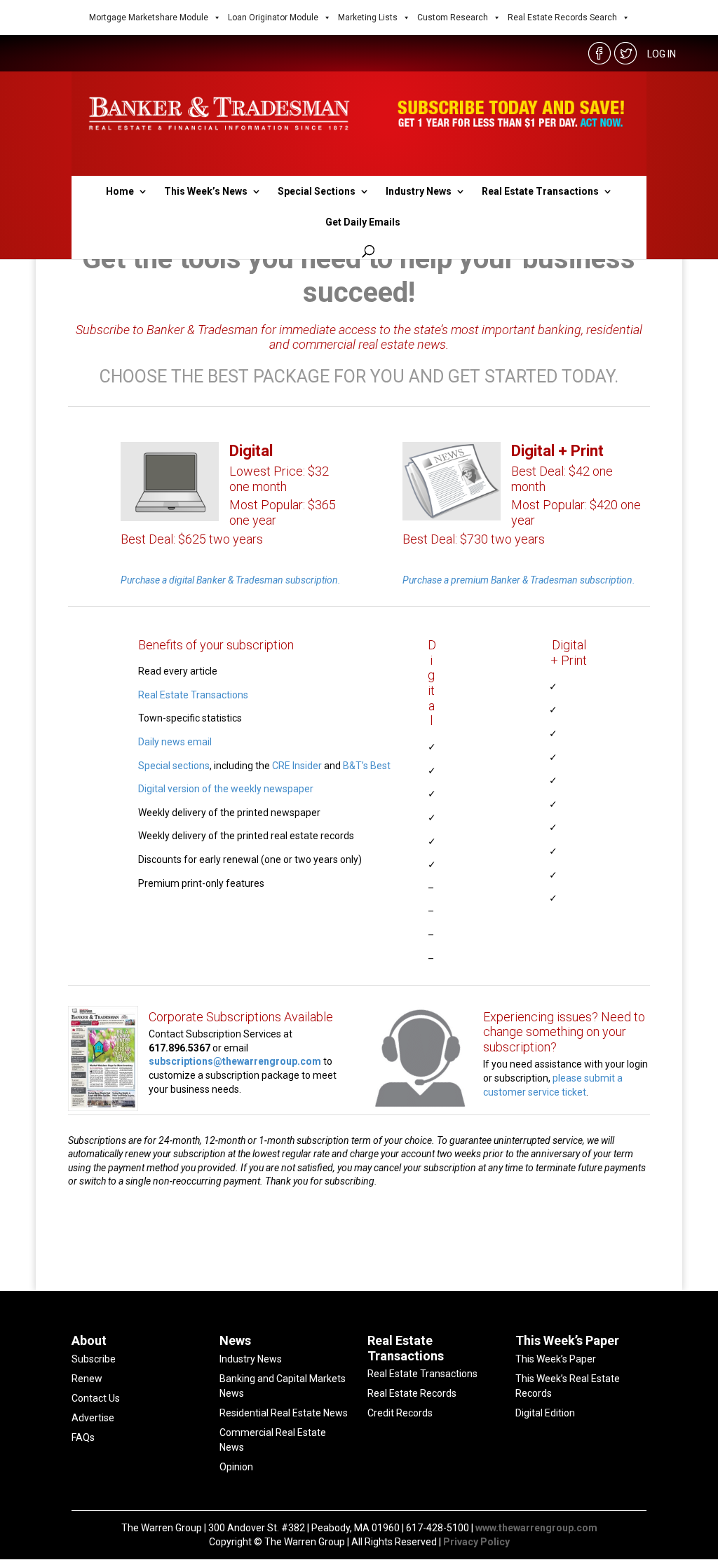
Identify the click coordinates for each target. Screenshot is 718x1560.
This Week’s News (206, 191)
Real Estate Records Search (562, 17)
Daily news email (175, 741)
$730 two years (502, 539)
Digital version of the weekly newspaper (225, 788)
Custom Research (452, 17)
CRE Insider (297, 765)
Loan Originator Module (273, 17)
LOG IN (661, 54)
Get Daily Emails (362, 222)
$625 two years (220, 539)
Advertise (93, 1417)
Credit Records (400, 1413)
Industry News (419, 191)
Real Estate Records (411, 1393)
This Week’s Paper (555, 1359)
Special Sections (316, 191)
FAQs (83, 1437)
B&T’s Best (367, 765)
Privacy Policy (476, 1541)
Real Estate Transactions (540, 191)
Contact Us (96, 1398)
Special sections (174, 765)
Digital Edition (545, 1413)
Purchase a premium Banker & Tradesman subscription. (518, 580)
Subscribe (94, 1359)
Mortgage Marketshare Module (148, 17)
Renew (87, 1378)
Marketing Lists (368, 17)
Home (120, 191)
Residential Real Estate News (283, 1413)
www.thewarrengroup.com (536, 1527)
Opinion (236, 1466)
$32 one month (279, 479)
